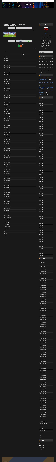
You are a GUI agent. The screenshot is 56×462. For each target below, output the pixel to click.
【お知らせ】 (41, 94)
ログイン (40, 443)
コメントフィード (42, 447)
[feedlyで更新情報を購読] (19, 46)
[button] (52, 52)
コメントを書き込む (20, 54)
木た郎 (46, 33)
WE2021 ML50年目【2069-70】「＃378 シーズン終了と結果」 (46, 71)
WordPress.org (41, 449)
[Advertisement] (28, 15)
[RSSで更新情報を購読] (21, 46)
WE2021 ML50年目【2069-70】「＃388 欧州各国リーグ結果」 (46, 68)
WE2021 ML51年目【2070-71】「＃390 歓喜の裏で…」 (46, 62)
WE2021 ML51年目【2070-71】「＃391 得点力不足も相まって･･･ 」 (46, 59)
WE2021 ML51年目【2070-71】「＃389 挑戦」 (46, 65)
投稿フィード (41, 445)
